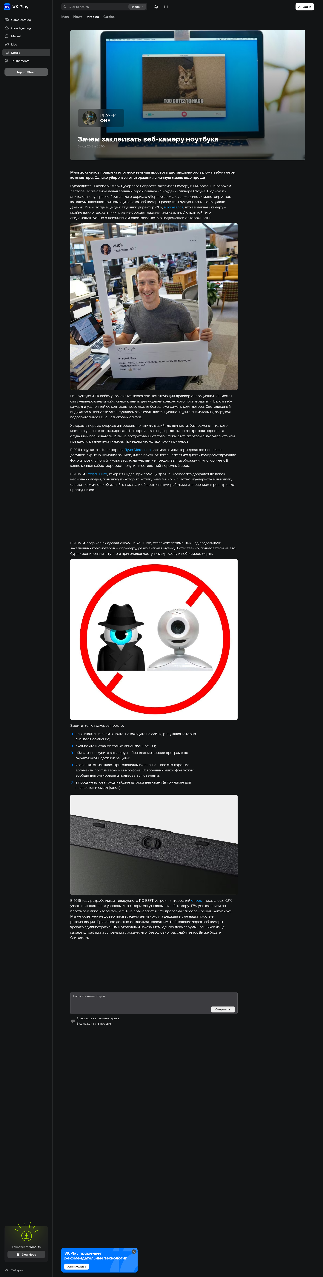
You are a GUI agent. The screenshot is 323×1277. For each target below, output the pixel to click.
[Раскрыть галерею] (154, 306)
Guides (109, 17)
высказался (173, 207)
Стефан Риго (96, 474)
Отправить (223, 1009)
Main (65, 17)
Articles (93, 17)
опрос (196, 900)
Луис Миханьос (137, 449)
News (77, 17)
